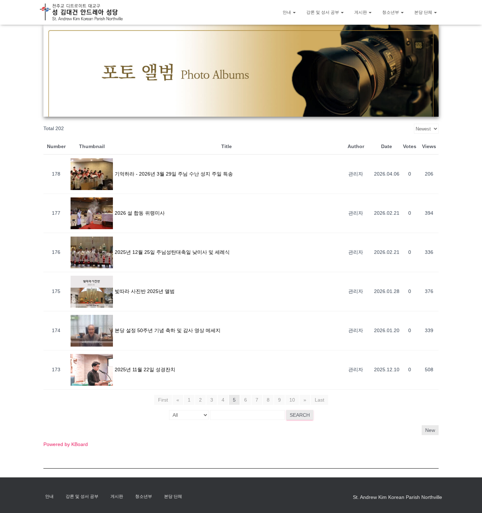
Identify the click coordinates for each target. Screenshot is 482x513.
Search (300, 415)
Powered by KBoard (65, 444)
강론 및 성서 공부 (323, 12)
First (163, 400)
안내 (287, 12)
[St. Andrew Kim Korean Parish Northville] (81, 12)
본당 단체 (423, 12)
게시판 (361, 12)
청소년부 (391, 12)
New (430, 430)
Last (319, 400)
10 (292, 400)
